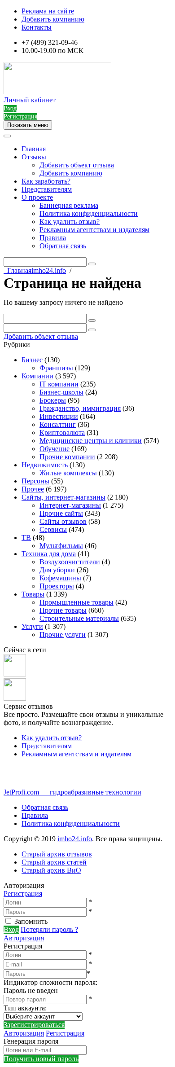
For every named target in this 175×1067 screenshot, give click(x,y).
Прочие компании (67, 457)
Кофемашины (60, 578)
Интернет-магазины (70, 505)
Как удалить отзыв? (69, 221)
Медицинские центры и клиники (90, 440)
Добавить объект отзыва (76, 165)
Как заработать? (46, 181)
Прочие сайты (61, 513)
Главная (34, 149)
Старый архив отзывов (57, 854)
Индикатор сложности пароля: (50, 982)
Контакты (37, 27)
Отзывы (34, 157)
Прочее (33, 489)
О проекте (37, 197)
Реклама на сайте (48, 11)
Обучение (54, 448)
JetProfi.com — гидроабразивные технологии (72, 792)
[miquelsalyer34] (15, 674)
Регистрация (23, 893)
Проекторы (56, 586)
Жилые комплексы (68, 473)
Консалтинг (57, 424)
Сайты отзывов (63, 521)
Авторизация (24, 938)
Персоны (35, 481)
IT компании (59, 384)
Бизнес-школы (61, 392)
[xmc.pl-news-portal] (15, 698)
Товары (33, 594)
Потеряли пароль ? (49, 929)
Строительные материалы (79, 618)
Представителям (47, 189)
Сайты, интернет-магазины (63, 497)
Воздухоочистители (69, 562)
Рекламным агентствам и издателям (94, 229)
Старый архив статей (54, 862)
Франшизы (56, 368)
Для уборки (57, 570)
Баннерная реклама (68, 205)
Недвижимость (45, 465)
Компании (37, 376)
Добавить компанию (53, 19)
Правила (52, 238)
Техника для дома (49, 554)
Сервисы (53, 529)
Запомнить (31, 921)
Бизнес (32, 360)
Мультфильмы (61, 545)
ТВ (26, 537)
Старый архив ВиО (51, 870)
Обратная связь (62, 246)
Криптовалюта (62, 432)
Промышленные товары (76, 602)
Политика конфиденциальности (88, 213)
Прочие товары (63, 610)
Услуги (32, 626)
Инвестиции (58, 416)
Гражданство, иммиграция (80, 408)
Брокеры (52, 400)
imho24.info (74, 839)
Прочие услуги (62, 634)
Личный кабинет (30, 100)
